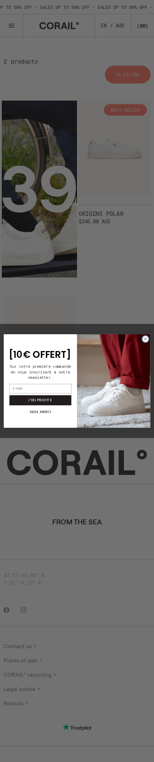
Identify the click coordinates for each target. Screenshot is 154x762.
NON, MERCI (40, 412)
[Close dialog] (145, 339)
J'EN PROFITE (40, 400)
